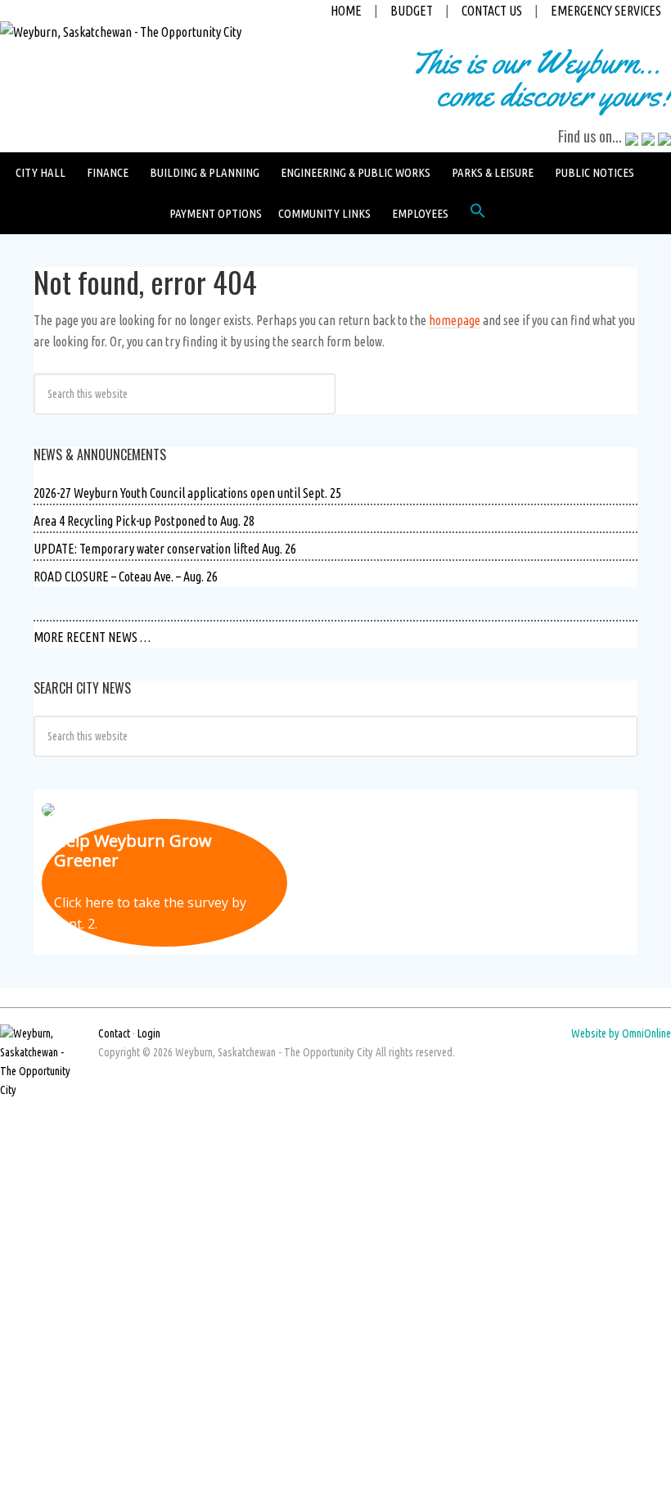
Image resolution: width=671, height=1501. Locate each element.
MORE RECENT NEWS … (92, 637)
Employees (420, 213)
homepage (454, 320)
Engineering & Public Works (355, 172)
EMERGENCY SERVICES (606, 10)
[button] (478, 214)
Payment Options (215, 213)
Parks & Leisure (493, 172)
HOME (346, 10)
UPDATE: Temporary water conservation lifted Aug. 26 (165, 548)
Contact (114, 1033)
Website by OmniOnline (621, 1033)
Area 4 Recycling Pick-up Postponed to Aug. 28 (144, 520)
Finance (107, 172)
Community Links (324, 213)
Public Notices (594, 172)
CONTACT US (492, 10)
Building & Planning (204, 172)
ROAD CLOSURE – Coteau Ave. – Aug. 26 (126, 576)
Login (148, 1033)
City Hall (40, 172)
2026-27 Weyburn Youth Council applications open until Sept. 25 (187, 493)
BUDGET (411, 10)
